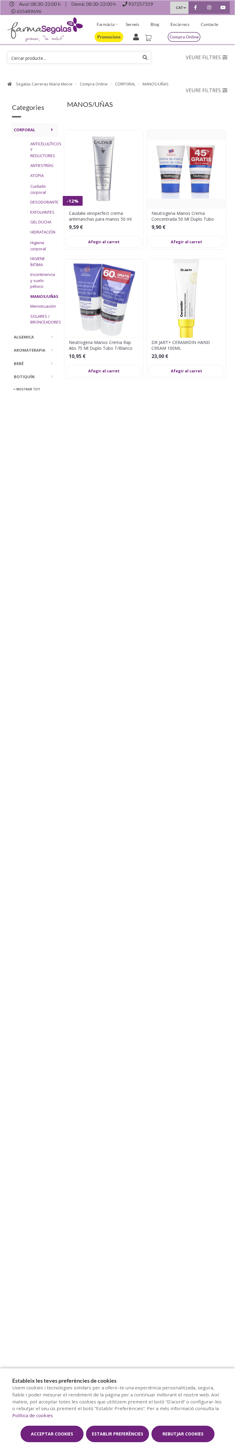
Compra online (184, 36)
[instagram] (209, 8)
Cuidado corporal (38, 189)
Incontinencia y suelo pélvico (42, 280)
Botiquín (24, 376)
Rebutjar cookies (182, 1434)
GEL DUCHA (40, 222)
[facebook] (195, 8)
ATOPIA (37, 175)
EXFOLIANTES (42, 212)
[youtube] (223, 8)
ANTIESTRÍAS (42, 165)
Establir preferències (117, 1434)
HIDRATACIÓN (42, 232)
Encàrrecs (179, 24)
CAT (179, 7)
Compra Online (94, 84)
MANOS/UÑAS (156, 84)
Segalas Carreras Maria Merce (44, 84)
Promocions (109, 36)
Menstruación (42, 306)
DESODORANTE (42, 202)
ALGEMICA (24, 337)
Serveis (132, 24)
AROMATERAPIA (29, 350)
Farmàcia (105, 24)
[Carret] (149, 36)
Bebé (19, 363)
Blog (155, 24)
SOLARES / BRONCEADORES (42, 319)
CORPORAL (125, 84)
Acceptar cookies (52, 1434)
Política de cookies (32, 1415)
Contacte (209, 24)
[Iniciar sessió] (137, 36)
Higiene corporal (38, 246)
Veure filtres (203, 57)
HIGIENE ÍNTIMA (37, 261)
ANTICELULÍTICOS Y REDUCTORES (42, 149)
